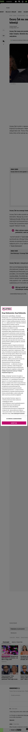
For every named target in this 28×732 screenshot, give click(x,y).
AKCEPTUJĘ (14, 423)
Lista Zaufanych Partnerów (18, 413)
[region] (14, 366)
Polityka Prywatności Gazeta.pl (9, 370)
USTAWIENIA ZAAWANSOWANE (14, 418)
